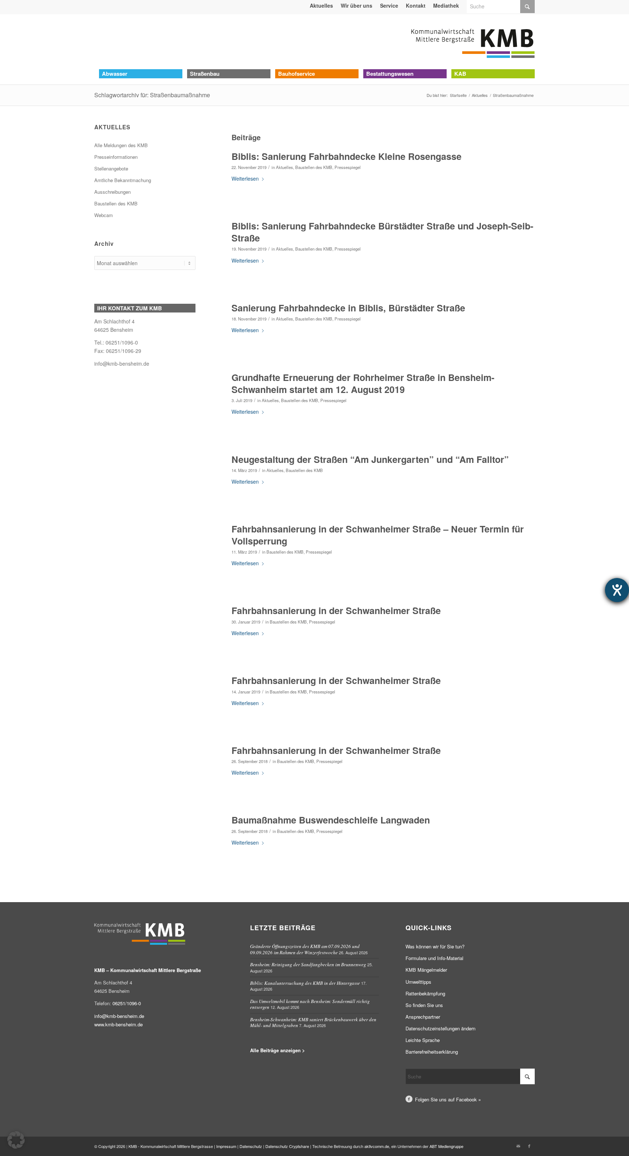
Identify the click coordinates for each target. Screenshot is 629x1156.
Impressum (226, 1146)
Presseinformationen (116, 156)
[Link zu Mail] (518, 1145)
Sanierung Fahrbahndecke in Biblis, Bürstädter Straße (348, 307)
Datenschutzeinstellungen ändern (440, 1028)
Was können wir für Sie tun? (435, 946)
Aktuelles (284, 167)
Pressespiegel (348, 167)
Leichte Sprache (423, 1040)
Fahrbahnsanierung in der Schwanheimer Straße (336, 610)
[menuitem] (321, 5)
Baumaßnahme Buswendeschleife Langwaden (331, 819)
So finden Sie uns (424, 1005)
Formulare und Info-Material (434, 958)
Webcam (103, 215)
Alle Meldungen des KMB (121, 145)
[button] (16, 1140)
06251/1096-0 (126, 1003)
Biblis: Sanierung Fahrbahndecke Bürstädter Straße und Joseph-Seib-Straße (382, 231)
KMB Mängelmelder (426, 969)
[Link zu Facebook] (529, 1145)
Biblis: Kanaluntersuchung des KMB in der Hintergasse (305, 983)
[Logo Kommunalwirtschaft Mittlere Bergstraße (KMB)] (473, 41)
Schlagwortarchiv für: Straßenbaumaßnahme (152, 95)
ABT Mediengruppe (446, 1146)
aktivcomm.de (376, 1146)
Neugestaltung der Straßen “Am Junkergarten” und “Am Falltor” (370, 459)
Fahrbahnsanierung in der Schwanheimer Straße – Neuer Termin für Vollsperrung (378, 534)
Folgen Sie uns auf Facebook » (448, 1099)
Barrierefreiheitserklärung (432, 1051)
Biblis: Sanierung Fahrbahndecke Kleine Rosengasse (347, 156)
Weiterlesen (245, 178)
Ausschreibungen (112, 191)
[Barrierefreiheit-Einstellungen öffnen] (617, 590)
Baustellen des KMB (313, 167)
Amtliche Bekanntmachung (122, 180)
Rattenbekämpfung (425, 993)
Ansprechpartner (423, 1016)
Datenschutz (251, 1146)
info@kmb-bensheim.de (121, 363)
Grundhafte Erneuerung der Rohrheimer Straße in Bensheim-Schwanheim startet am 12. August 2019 (363, 383)
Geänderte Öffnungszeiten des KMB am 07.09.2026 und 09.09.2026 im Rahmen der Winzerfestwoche (305, 949)
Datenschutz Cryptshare (287, 1146)
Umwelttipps (418, 981)
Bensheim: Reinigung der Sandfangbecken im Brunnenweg (308, 964)
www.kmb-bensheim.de (118, 1024)
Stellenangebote (111, 168)
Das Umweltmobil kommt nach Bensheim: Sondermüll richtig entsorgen (310, 1004)
